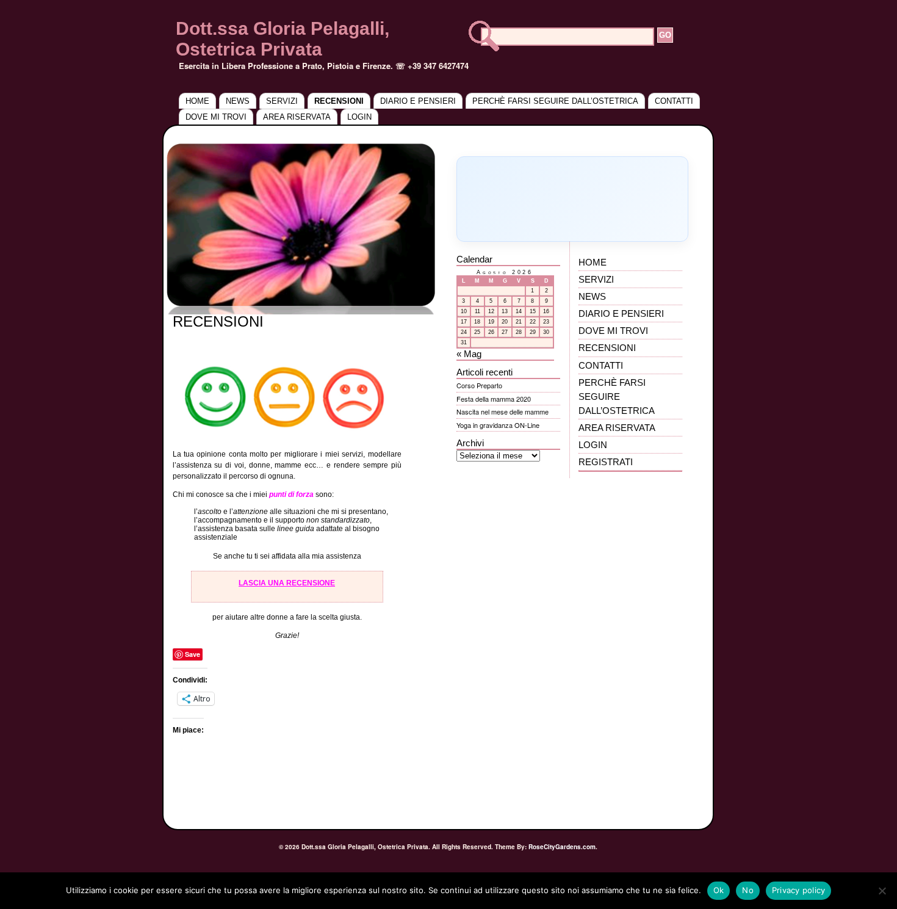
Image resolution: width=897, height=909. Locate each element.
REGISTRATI (605, 462)
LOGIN (359, 116)
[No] (882, 891)
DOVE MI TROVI (216, 116)
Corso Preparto (479, 385)
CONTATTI (674, 101)
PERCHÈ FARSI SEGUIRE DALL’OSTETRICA (555, 101)
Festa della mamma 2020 (493, 399)
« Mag (468, 354)
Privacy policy (799, 890)
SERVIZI (282, 101)
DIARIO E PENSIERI (418, 101)
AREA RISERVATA (297, 116)
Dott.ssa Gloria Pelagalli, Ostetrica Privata (282, 38)
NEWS (238, 101)
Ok (718, 890)
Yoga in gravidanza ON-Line (497, 425)
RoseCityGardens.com (562, 846)
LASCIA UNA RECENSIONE (287, 583)
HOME (197, 101)
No (748, 890)
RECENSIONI (339, 101)
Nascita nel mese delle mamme (502, 411)
